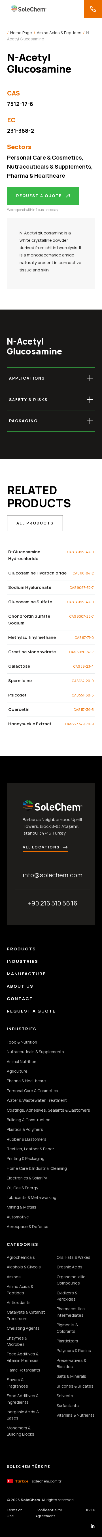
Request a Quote (39, 195)
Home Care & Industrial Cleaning (37, 1168)
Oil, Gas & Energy (22, 1187)
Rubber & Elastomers (26, 1139)
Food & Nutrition (22, 1042)
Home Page (21, 32)
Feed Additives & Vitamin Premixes (23, 1357)
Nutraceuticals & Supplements (49, 166)
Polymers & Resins (74, 1350)
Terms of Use (14, 1512)
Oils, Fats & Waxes (73, 1257)
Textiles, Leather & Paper (30, 1148)
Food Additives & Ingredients (23, 1399)
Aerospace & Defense (27, 1226)
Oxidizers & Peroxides (67, 1296)
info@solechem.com (52, 875)
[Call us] (93, 9)
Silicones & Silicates (75, 1386)
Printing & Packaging (25, 1158)
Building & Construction (28, 1119)
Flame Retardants (23, 1370)
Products (21, 949)
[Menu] (77, 9)
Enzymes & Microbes (17, 1341)
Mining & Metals (21, 1207)
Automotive (18, 1217)
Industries (22, 961)
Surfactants (68, 1405)
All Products (35, 523)
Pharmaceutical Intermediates (71, 1312)
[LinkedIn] (92, 1526)
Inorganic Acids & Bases (23, 1415)
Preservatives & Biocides (71, 1363)
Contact (20, 999)
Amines (14, 1276)
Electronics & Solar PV (27, 1178)
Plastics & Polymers (25, 1129)
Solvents (65, 1395)
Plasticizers (67, 1341)
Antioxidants (19, 1302)
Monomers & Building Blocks (20, 1431)
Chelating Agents (23, 1328)
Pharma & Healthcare (36, 175)
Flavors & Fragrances (17, 1382)
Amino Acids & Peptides (59, 32)
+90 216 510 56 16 (52, 903)
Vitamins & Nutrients (76, 1415)
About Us (20, 986)
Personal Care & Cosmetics (44, 157)
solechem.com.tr (38, 1481)
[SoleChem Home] (29, 9)
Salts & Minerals (71, 1376)
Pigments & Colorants (67, 1328)
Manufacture (26, 974)
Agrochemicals (21, 1257)
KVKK (90, 1509)
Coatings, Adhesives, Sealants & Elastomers (48, 1110)
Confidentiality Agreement (48, 1512)
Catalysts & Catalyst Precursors (26, 1315)
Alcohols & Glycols (24, 1267)
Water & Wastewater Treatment (37, 1100)
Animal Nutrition (21, 1061)
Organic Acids (69, 1267)
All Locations (41, 847)
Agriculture (17, 1071)
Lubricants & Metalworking (31, 1197)
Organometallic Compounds (71, 1280)
